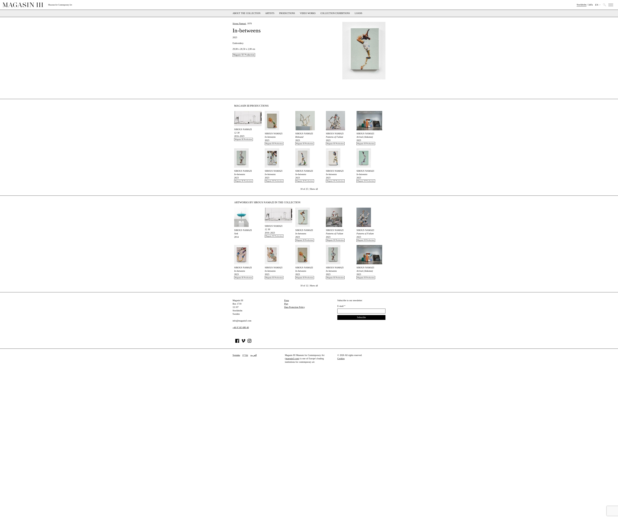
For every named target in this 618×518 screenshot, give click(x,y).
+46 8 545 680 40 (241, 327)
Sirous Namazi (239, 23)
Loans (358, 13)
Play (286, 304)
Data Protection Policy (294, 307)
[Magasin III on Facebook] (237, 342)
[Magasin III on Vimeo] (243, 342)
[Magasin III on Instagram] (249, 342)
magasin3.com (292, 358)
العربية (253, 355)
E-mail (341, 306)
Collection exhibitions (335, 13)
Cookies (341, 358)
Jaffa (590, 5)
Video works (308, 13)
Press (286, 300)
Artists (269, 13)
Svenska (236, 355)
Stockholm (581, 5)
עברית (245, 355)
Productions (287, 13)
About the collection (246, 13)
